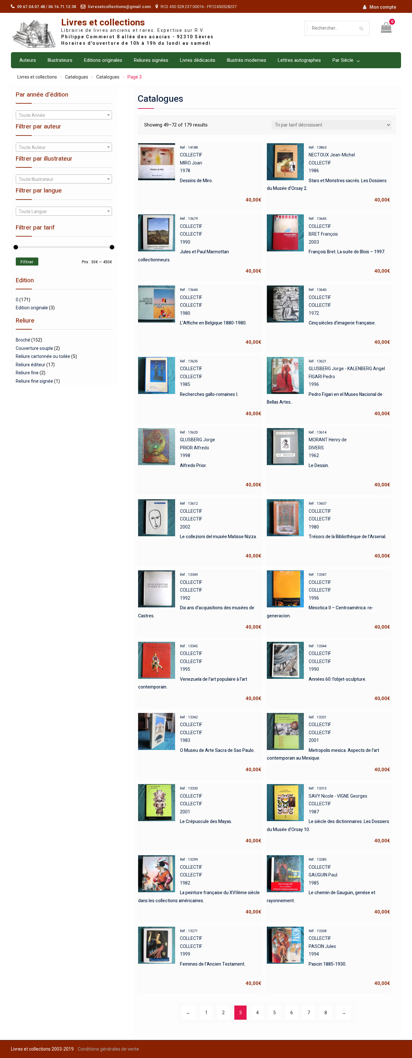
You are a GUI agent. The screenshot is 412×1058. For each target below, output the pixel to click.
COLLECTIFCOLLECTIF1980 (220, 316)
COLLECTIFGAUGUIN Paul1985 (328, 886)
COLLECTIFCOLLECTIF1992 (199, 601)
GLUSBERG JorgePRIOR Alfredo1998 (220, 459)
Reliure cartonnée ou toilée (43, 356)
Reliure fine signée (34, 381)
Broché (23, 339)
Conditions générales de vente (108, 1049)
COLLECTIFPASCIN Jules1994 (349, 957)
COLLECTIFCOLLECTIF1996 (328, 601)
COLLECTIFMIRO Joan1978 (220, 174)
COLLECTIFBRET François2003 (349, 245)
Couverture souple (34, 348)
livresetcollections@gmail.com (119, 6)
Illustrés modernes (246, 60)
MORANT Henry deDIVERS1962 (349, 459)
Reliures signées (151, 60)
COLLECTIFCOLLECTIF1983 (220, 743)
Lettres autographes (299, 60)
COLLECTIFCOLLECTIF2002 (220, 530)
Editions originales (103, 60)
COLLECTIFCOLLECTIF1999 (220, 957)
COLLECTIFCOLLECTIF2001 (328, 743)
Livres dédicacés (197, 60)
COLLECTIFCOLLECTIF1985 (220, 388)
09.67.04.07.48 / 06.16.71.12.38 (46, 6)
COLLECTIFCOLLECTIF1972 (349, 316)
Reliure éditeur (30, 364)
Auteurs (27, 60)
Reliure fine (27, 372)
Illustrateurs (59, 60)
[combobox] (64, 114)
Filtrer (27, 262)
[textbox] (63, 115)
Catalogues (76, 77)
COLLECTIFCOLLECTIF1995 (199, 672)
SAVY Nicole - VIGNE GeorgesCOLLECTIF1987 (328, 815)
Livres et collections (103, 22)
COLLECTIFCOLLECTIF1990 (199, 245)
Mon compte (383, 7)
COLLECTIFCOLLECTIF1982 (199, 886)
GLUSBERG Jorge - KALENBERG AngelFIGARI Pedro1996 (328, 388)
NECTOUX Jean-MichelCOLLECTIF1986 (328, 174)
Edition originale (32, 307)
